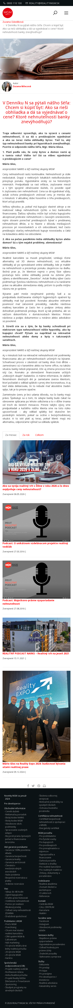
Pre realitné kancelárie (50, 866)
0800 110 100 (14, 3)
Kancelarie (44, 910)
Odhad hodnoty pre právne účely (49, 949)
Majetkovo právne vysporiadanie (48, 940)
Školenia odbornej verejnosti (48, 797)
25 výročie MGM (13, 954)
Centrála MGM (46, 904)
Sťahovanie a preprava (50, 956)
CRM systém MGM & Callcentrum (14, 938)
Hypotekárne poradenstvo (52, 944)
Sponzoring (10, 984)
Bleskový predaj (13, 907)
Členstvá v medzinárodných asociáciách (13, 868)
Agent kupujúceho (14, 894)
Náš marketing (12, 942)
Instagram (44, 924)
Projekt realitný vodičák (16, 969)
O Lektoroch (45, 893)
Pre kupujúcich (46, 842)
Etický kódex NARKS (14, 817)
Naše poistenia (12, 874)
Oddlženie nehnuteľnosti (17, 901)
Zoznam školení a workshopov (47, 888)
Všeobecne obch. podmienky (13, 825)
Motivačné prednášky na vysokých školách (51, 803)
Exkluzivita (44, 964)
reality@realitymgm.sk (44, 3)
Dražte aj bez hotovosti (16, 897)
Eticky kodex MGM (14, 820)
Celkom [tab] (39, 435)
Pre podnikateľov (47, 836)
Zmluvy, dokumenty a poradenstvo (49, 874)
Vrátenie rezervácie (14, 883)
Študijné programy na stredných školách (15, 989)
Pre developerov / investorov (48, 978)
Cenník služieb (12, 811)
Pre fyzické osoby (47, 839)
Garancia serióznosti (15, 862)
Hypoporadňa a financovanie (47, 856)
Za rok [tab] (26, 435)
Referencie (44, 896)
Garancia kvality (13, 859)
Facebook (44, 921)
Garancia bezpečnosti (15, 856)
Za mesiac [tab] (11, 435)
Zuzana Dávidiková (13, 21)
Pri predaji (44, 967)
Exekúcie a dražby (48, 863)
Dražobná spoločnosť (15, 916)
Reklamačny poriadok (15, 814)
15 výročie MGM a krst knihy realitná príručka (15, 947)
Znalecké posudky (48, 953)
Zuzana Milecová (22, 86)
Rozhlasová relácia (14, 972)
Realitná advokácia (48, 983)
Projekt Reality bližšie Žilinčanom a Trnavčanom (17, 980)
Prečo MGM (10, 924)
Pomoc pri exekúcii (14, 904)
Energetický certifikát (49, 828)
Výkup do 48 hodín (14, 891)
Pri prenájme (45, 973)
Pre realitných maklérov (50, 869)
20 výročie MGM (13, 951)
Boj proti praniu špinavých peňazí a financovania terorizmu (18, 839)
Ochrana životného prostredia (48, 810)
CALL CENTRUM (46, 907)
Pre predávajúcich (48, 845)
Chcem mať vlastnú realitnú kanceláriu (14, 932)
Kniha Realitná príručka (16, 975)
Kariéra (8, 958)
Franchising (10, 927)
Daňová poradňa (47, 860)
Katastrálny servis (47, 986)
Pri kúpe (43, 970)
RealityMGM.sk (20, 1003)
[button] (55, 13)
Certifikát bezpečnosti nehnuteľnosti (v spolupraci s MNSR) (52, 822)
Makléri (42, 913)
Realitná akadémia (48, 883)
